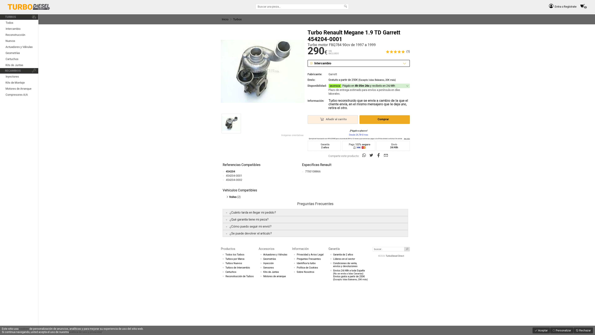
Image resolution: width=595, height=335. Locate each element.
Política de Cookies (307, 267)
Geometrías (13, 53)
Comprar (384, 119)
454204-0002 (234, 179)
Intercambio (13, 28)
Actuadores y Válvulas (19, 47)
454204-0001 (234, 175)
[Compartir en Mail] (385, 155)
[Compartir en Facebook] (379, 155)
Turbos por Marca (234, 258)
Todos (9, 22)
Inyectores (12, 76)
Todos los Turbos (234, 254)
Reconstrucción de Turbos (239, 276)
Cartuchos (12, 59)
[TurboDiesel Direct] (28, 6)
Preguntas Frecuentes (309, 258)
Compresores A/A (17, 94)
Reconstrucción (15, 34)
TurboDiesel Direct (395, 256)
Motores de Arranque (18, 88)
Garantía (334, 249)
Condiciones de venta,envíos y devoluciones (345, 265)
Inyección (268, 263)
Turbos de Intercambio (237, 267)
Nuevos (10, 40)
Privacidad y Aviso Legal (310, 254)
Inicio (225, 19)
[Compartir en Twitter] (372, 155)
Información (300, 249)
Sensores (268, 267)
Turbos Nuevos (233, 263)
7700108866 (313, 171)
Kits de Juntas (14, 65)
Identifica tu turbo (306, 263)
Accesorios (266, 249)
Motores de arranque (274, 276)
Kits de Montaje (15, 82)
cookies (24, 328)
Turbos (237, 19)
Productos (228, 249)
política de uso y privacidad (85, 332)
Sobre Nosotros (305, 271)
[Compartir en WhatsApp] (365, 155)
